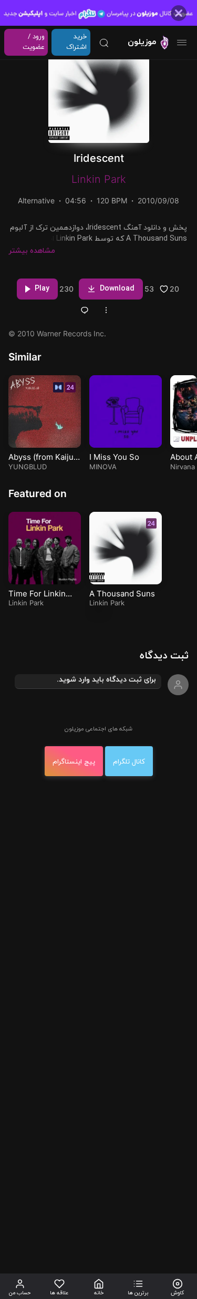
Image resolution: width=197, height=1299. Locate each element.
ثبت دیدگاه (164, 656)
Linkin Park (98, 179)
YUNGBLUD (27, 466)
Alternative (36, 200)
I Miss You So (114, 457)
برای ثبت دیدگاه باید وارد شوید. (106, 680)
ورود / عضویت (34, 42)
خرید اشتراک (76, 42)
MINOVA (103, 466)
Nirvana (182, 466)
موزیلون (142, 42)
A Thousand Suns (122, 594)
